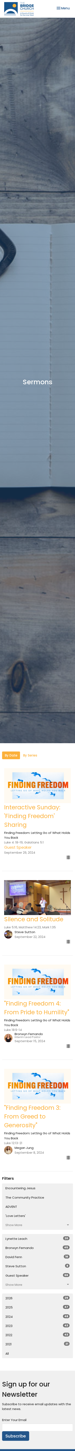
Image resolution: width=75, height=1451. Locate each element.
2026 (36, 1298)
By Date (11, 755)
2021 (36, 1344)
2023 (36, 1325)
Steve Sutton (36, 1266)
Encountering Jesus (20, 1188)
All (7, 1353)
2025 (36, 1307)
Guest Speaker (36, 1275)
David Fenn (36, 1257)
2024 (36, 1316)
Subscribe (15, 1436)
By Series (30, 755)
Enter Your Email (14, 1420)
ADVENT (11, 1206)
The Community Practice (24, 1197)
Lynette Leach (36, 1238)
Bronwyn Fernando (36, 1247)
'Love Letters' (15, 1216)
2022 (36, 1335)
